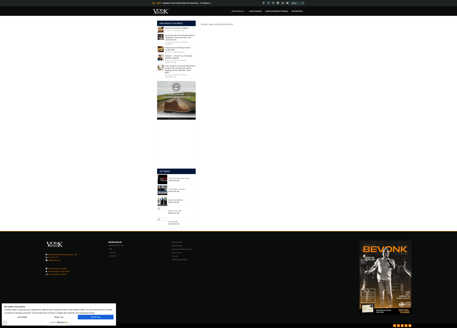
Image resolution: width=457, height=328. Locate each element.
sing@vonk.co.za (54, 260)
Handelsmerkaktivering (276, 11)
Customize (22, 317)
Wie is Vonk (176, 253)
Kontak (175, 256)
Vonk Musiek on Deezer (57, 274)
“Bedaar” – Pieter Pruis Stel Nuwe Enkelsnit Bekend (178, 57)
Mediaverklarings (182, 42)
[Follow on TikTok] (406, 325)
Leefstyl (175, 30)
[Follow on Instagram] (402, 325)
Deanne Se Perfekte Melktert (177, 28)
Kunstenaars (255, 11)
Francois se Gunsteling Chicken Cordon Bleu (177, 48)
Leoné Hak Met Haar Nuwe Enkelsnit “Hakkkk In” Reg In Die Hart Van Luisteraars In (180, 37)
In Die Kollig (237, 11)
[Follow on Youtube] (409, 325)
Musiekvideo (169, 44)
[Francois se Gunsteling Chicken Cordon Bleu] (161, 49)
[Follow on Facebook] (394, 325)
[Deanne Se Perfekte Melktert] (161, 30)
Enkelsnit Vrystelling (179, 60)
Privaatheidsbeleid (179, 259)
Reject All (59, 317)
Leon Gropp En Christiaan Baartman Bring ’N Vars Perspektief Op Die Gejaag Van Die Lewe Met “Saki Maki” (180, 69)
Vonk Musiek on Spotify (57, 268)
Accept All (95, 317)
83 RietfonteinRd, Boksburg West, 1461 (62, 254)
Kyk (174, 42)
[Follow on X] (398, 325)
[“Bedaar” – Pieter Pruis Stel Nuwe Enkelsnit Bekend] (161, 57)
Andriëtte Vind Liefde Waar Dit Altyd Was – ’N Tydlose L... (187, 3)
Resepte (181, 30)
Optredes (113, 256)
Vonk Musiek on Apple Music (58, 271)
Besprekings (297, 11)
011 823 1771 (53, 257)
